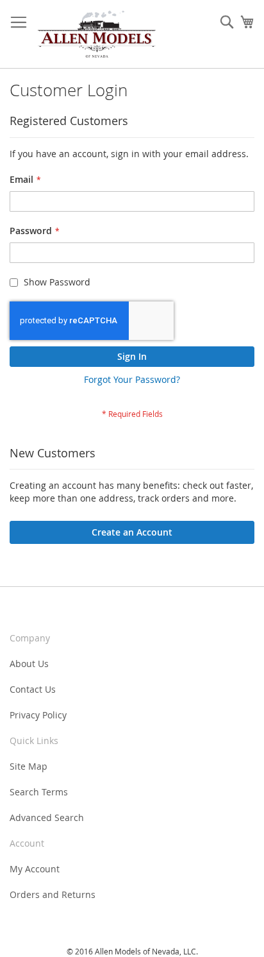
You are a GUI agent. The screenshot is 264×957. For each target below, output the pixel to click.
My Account (35, 869)
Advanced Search (47, 817)
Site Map (28, 766)
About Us (29, 663)
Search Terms (39, 792)
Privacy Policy (38, 715)
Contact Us (33, 689)
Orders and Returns (52, 894)
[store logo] (96, 34)
